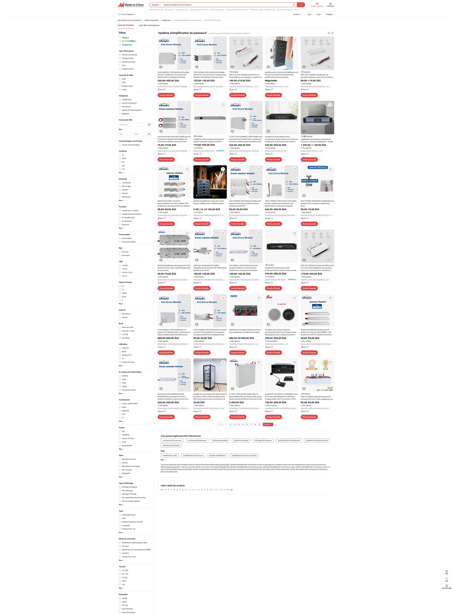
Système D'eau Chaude (171, 445)
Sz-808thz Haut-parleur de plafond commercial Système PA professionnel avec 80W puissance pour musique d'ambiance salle (280, 332)
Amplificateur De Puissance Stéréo (237, 10)
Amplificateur (169, 10)
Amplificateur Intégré (256, 10)
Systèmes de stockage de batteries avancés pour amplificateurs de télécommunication (245, 331)
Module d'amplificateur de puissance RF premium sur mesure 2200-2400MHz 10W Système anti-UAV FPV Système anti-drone (316, 332)
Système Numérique (241, 440)
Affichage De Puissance (263, 440)
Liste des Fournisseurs (149, 25)
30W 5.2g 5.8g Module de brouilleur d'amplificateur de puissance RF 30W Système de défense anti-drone (210, 267)
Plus (162, 460)
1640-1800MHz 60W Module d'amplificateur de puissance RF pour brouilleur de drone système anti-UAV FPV (245, 203)
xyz (231, 489)
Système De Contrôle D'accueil (317, 440)
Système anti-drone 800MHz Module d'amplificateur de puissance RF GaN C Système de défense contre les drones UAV (173, 396)
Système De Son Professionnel (289, 440)
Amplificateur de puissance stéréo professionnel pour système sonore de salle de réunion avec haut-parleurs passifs (281, 269)
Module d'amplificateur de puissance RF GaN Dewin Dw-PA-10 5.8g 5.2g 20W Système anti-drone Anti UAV (174, 267)
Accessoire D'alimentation (197, 440)
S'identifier (330, 6)
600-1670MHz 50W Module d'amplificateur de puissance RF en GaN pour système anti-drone (317, 203)
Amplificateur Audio (182, 10)
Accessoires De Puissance (172, 440)
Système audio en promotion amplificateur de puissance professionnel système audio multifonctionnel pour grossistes (281, 74)
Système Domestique (220, 440)
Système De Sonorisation (285, 10)
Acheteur (296, 14)
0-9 (162, 489)
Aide (309, 14)
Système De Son (270, 10)
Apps (318, 14)
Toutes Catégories (127, 14)
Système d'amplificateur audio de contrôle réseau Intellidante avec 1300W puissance (208, 202)
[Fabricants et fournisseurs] (130, 4)
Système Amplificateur (217, 10)
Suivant (267, 424)
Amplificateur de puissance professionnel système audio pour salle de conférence (208, 140)
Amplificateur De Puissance (199, 10)
